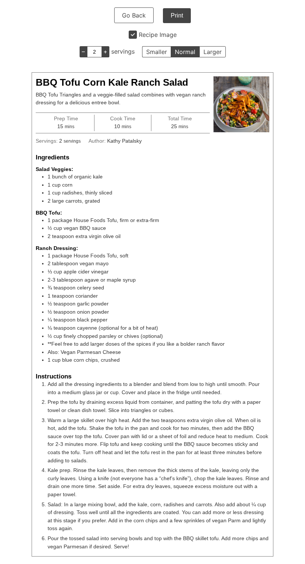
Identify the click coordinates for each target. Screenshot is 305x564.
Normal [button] (185, 52)
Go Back (134, 15)
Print (177, 15)
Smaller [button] (156, 52)
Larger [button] (212, 52)
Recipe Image (158, 34)
